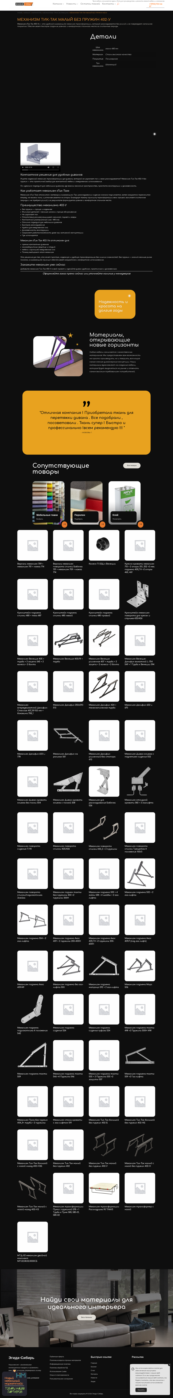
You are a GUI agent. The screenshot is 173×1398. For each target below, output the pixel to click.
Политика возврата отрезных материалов (65, 1360)
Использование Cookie (58, 1371)
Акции (93, 1381)
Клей (115, 515)
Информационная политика (60, 1364)
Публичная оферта (57, 1357)
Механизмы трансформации (55, 13)
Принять (141, 1390)
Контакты (108, 4)
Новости (71, 4)
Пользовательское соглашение (61, 1379)
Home (19, 13)
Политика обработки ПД (59, 1368)
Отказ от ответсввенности (59, 1375)
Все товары (132, 465)
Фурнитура (36, 13)
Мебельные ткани (47, 515)
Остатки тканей (90, 4)
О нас (93, 1370)
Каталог (57, 4)
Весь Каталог (86, 1317)
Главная (94, 1363)
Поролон (79, 515)
